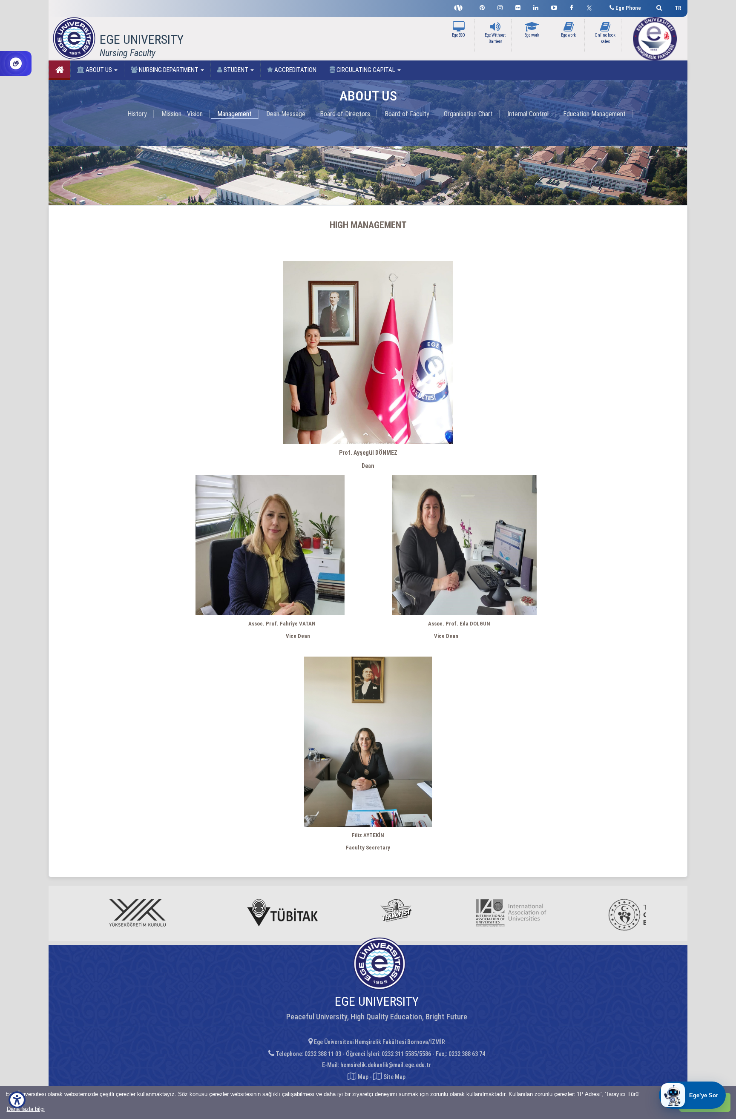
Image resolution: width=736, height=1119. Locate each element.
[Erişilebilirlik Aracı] (17, 1099)
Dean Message (285, 114)
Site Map (393, 1076)
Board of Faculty (407, 114)
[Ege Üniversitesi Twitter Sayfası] (591, 7)
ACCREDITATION (294, 70)
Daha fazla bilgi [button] (26, 1109)
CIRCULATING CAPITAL (366, 70)
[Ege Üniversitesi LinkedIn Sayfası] (536, 6)
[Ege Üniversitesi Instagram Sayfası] (500, 6)
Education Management (594, 114)
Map (363, 1076)
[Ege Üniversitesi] (657, 6)
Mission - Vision (182, 114)
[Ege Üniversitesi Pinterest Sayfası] (482, 6)
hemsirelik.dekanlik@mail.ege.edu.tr (385, 1065)
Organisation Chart (468, 114)
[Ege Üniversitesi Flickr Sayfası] (518, 6)
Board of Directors (345, 114)
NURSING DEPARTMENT (169, 70)
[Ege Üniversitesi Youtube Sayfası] (554, 6)
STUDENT (236, 70)
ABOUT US (98, 70)
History (137, 114)
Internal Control (528, 114)
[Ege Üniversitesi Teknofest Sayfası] (460, 7)
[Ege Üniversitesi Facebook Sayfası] (572, 6)
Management (234, 114)
